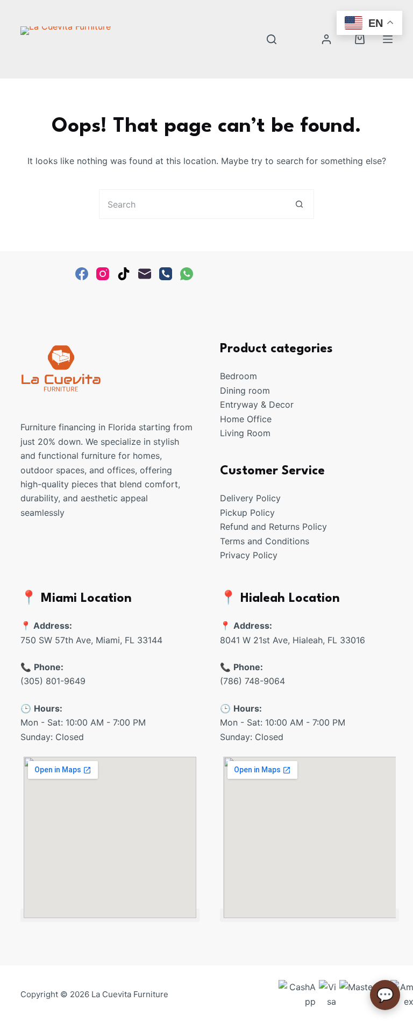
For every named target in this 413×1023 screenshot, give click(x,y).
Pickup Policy (247, 512)
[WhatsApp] (186, 273)
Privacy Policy (248, 555)
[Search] (271, 39)
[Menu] (388, 39)
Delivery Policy (250, 498)
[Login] (326, 39)
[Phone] (165, 273)
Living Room (245, 433)
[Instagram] (102, 273)
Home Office (246, 419)
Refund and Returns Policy (273, 526)
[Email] (144, 273)
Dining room (245, 390)
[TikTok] (123, 273)
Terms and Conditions (264, 541)
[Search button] (299, 204)
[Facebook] (81, 273)
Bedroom (238, 376)
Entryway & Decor (257, 404)
